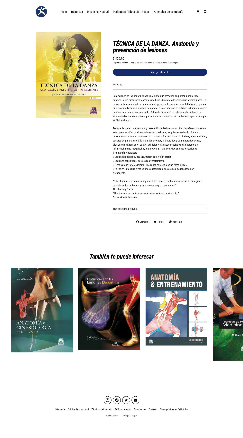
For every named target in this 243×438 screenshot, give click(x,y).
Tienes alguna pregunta (125, 208)
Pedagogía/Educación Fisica (131, 12)
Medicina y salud (98, 12)
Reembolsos (140, 409)
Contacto (153, 409)
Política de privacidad (78, 409)
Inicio (63, 12)
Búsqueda (60, 409)
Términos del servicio (102, 409)
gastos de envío (140, 62)
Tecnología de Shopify (129, 416)
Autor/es (117, 84)
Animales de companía (168, 12)
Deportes (77, 12)
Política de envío (123, 409)
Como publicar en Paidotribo (174, 409)
